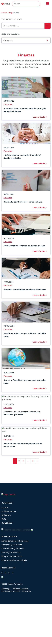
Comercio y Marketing (11, 545)
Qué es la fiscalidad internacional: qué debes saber (25, 381)
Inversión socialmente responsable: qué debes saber (23, 445)
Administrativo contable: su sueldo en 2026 (24, 246)
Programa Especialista (11, 556)
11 (32, 461)
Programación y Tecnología (14, 560)
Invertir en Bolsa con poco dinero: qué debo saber (25, 334)
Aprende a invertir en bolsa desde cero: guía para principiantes (25, 109)
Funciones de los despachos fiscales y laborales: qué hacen (22, 413)
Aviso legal (5, 589)
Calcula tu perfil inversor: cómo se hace (23, 202)
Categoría (7, 40)
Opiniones (6, 515)
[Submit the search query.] (48, 26)
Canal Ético (6, 523)
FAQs (3, 519)
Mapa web (26, 591)
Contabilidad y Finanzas (12, 548)
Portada (4, 13)
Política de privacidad (10, 591)
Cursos (4, 507)
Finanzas (8, 104)
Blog (10, 13)
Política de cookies (20, 589)
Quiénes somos (8, 511)
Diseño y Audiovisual (11, 552)
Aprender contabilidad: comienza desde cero (25, 289)
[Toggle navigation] (48, 4)
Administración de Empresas (14, 541)
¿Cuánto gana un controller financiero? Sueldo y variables (22, 156)
